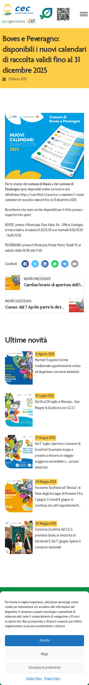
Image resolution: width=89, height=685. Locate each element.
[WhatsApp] (55, 264)
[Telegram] (64, 264)
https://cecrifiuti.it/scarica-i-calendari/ (47, 194)
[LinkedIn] (45, 264)
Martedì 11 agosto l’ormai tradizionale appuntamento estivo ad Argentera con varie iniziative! (58, 366)
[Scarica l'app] (54, 14)
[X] (35, 264)
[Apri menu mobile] (84, 14)
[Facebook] (25, 264)
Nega (44, 654)
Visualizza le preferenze (44, 667)
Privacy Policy (52, 679)
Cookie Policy (34, 679)
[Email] (74, 264)
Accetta (45, 640)
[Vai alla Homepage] (18, 10)
